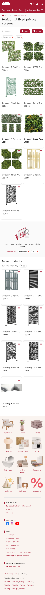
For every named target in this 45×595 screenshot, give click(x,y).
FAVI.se (30, 585)
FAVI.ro (30, 582)
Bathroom (8, 470)
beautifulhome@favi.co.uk (20, 506)
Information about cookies (17, 556)
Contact (9, 509)
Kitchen (37, 451)
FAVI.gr (15, 589)
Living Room (22, 471)
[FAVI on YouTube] (17, 523)
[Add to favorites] (19, 43)
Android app (14, 566)
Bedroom (37, 470)
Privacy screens (19, 15)
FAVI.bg (7, 589)
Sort (26, 31)
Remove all (11, 252)
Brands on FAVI (12, 542)
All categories (33, 10)
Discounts (37, 491)
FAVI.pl (22, 582)
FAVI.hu (7, 585)
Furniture (6, 10)
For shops (10, 549)
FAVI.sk (15, 582)
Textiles (37, 433)
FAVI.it (23, 585)
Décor (14, 10)
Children (8, 491)
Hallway (22, 491)
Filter (38, 31)
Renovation (23, 451)
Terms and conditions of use (18, 552)
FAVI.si (22, 589)
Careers (9, 513)
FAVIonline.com (10, 574)
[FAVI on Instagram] (12, 523)
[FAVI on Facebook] (7, 523)
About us (10, 535)
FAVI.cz (7, 582)
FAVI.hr (15, 585)
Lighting (8, 451)
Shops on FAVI (12, 538)
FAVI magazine (12, 545)
